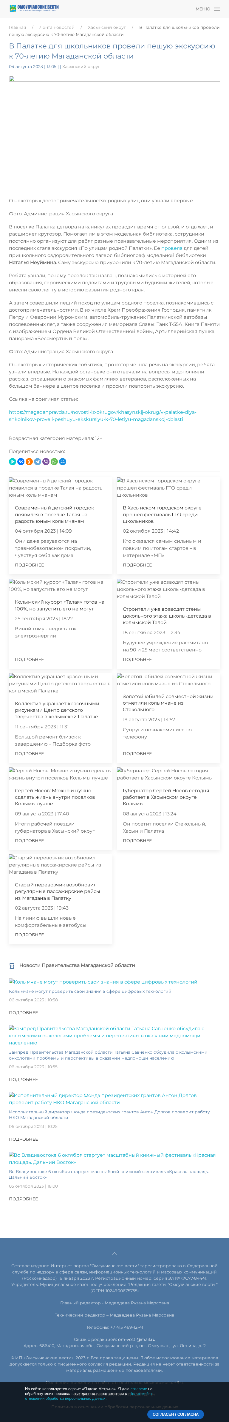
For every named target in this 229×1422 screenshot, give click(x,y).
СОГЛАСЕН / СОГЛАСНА (176, 1414)
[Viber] (45, 461)
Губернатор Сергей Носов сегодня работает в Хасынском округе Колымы (166, 797)
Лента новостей (57, 27)
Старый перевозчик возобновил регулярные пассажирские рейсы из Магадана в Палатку (57, 891)
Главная (17, 27)
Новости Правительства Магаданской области (77, 965)
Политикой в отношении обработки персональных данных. (88, 1396)
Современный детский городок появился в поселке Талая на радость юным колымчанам (54, 514)
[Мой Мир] (62, 461)
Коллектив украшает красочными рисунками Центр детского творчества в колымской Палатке (57, 710)
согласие (139, 1389)
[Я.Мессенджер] (12, 461)
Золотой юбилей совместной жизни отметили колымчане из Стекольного (168, 703)
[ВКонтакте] (20, 461)
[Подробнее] (103, 981)
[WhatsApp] (54, 461)
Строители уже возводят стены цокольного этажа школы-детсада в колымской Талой (167, 615)
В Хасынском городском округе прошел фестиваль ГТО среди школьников (162, 514)
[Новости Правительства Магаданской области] (12, 965)
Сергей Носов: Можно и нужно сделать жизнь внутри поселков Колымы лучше (55, 797)
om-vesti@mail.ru (136, 1339)
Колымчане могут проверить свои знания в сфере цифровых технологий (90, 991)
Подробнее (29, 565)
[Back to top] (114, 1254)
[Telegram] (37, 461)
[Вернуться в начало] (34, 9)
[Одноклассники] (29, 461)
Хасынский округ (107, 27)
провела (172, 248)
